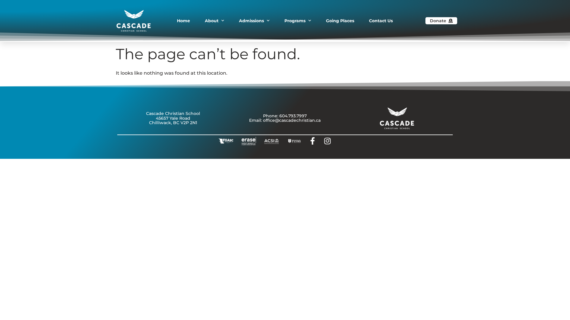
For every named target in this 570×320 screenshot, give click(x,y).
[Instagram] (327, 141)
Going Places (340, 20)
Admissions (251, 20)
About (211, 20)
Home (183, 20)
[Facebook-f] (312, 141)
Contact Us (381, 20)
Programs (294, 20)
